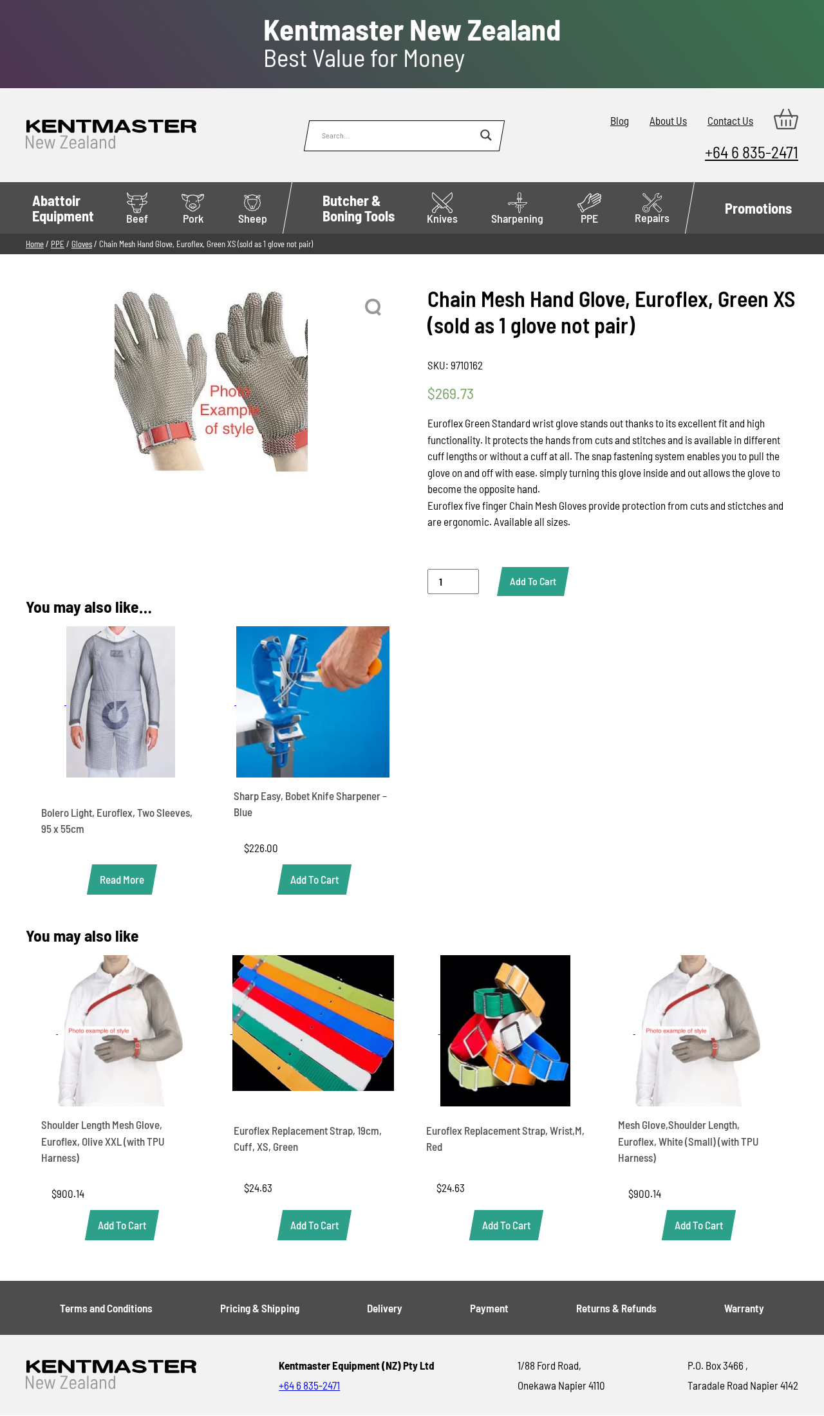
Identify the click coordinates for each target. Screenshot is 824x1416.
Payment (489, 1307)
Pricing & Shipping (259, 1307)
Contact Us (730, 120)
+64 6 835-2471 (751, 152)
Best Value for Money (412, 43)
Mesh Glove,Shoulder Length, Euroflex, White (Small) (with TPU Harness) (688, 1141)
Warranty (744, 1307)
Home (35, 244)
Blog (619, 120)
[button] (374, 307)
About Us (668, 120)
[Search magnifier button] (486, 135)
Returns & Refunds (616, 1307)
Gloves (81, 244)
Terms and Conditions (106, 1307)
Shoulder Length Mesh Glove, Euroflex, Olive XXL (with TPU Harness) (103, 1141)
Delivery (384, 1307)
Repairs (652, 217)
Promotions (758, 208)
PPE (589, 218)
